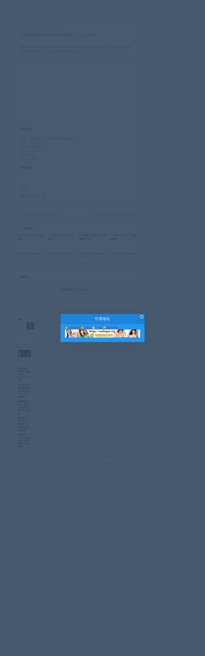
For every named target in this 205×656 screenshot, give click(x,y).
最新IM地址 (112, 328)
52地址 (87, 328)
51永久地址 (74, 328)
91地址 (98, 328)
